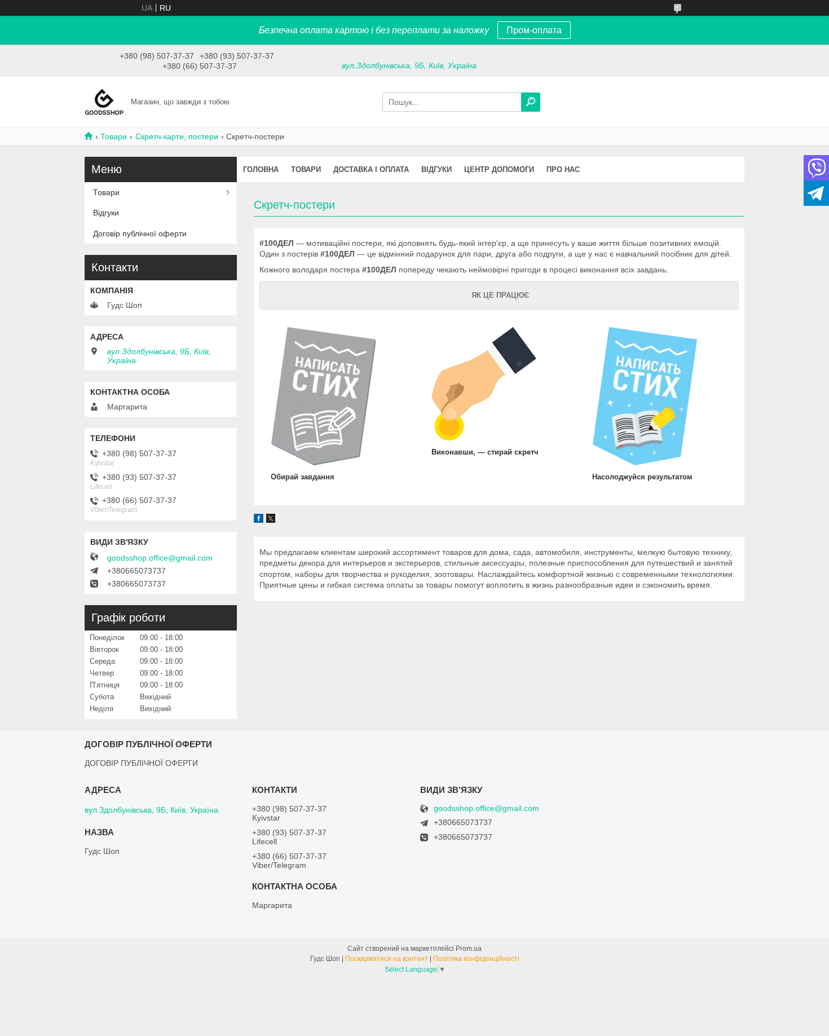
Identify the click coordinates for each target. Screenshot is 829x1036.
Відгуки (436, 169)
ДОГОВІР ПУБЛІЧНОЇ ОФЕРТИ (141, 763)
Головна (261, 169)
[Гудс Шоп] (104, 101)
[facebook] (258, 519)
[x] (270, 519)
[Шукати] (530, 102)
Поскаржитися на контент (386, 959)
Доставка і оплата (371, 169)
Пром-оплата (534, 30)
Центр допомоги (499, 169)
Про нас (563, 169)
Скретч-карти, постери (176, 136)
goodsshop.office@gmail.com (160, 557)
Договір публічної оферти (140, 233)
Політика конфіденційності (476, 959)
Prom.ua (469, 949)
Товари (113, 136)
